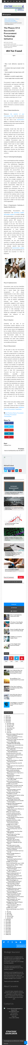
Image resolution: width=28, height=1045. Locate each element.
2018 (7, 919)
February (9, 916)
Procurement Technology (10, 20)
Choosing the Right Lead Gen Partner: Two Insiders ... (13, 790)
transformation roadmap (18, 248)
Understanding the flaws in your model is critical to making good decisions (13, 539)
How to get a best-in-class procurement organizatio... (13, 846)
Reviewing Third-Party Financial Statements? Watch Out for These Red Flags (13, 554)
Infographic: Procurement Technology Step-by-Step (13, 798)
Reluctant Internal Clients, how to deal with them (14, 837)
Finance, (14, 45)
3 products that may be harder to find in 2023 (16, 622)
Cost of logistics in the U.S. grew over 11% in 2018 (14, 779)
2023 (7, 716)
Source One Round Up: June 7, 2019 (15, 863)
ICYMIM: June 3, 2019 (11, 907)
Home (6, 19)
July (8, 731)
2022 (7, 717)
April (8, 913)
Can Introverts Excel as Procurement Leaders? (12, 822)
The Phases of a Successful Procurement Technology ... (13, 826)
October (9, 726)
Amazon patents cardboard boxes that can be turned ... (14, 755)
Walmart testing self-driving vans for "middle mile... (14, 748)
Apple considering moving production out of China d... (13, 770)
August (9, 729)
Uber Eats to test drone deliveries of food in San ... (14, 745)
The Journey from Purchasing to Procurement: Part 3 (14, 859)
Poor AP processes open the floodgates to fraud (13, 793)
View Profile (10, 468)
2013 (7, 927)
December (9, 723)
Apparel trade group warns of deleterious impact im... (13, 873)
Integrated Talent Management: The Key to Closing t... (14, 804)
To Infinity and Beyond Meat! (13, 813)
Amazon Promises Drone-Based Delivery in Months (14, 848)
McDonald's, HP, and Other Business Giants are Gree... (13, 840)
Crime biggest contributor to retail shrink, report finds (17, 704)
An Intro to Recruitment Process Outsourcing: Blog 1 (14, 737)
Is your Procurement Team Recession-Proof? (12, 524)
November (9, 725)
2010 (7, 931)
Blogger (21, 577)
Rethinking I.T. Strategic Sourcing (14, 785)
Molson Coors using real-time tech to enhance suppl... (14, 740)
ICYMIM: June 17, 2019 (11, 824)
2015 (7, 923)
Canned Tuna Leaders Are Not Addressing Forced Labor (13, 894)
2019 (7, 722)
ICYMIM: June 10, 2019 (11, 861)
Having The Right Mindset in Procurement (13, 854)
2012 (7, 928)
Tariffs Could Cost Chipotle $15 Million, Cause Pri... (14, 876)
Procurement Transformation (11, 21)
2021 (7, 719)
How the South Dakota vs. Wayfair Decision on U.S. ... (14, 761)
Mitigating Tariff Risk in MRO (13, 820)
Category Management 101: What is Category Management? (14, 493)
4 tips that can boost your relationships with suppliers (16, 688)
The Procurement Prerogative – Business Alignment (14, 891)
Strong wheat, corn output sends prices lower (17, 679)
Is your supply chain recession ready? (14, 78)
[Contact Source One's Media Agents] (14, 1010)
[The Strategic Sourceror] (14, 7)
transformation (20, 119)
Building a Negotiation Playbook (14, 878)
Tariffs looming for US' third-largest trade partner (13, 900)
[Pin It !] (9, 437)
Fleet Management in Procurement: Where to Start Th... (15, 897)
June (8, 732)
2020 (7, 720)
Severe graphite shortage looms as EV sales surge (17, 630)
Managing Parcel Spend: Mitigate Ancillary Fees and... (14, 902)
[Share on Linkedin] (9, 433)
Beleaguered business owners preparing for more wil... (13, 889)
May (8, 911)
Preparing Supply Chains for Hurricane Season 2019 (13, 883)
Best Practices (11, 19)
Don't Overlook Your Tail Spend (14, 768)
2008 (7, 934)
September (10, 728)
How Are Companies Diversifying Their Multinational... (14, 751)
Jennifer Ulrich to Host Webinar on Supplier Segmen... (15, 809)
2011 (7, 930)
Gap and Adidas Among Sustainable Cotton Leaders (15, 801)
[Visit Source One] (9, 430)
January (9, 917)
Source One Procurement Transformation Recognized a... (14, 781)
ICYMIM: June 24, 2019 (11, 783)
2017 (7, 921)
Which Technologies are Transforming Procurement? (13, 880)
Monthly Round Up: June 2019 (13, 753)
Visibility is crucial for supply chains (14, 76)
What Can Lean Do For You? (13, 811)
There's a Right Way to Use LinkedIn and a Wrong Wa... (13, 743)
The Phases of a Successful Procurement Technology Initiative (12, 33)
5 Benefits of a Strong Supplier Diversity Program (14, 868)
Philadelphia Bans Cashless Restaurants (13, 776)
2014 (7, 925)
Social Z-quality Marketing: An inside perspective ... (13, 815)
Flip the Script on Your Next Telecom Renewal (13, 835)
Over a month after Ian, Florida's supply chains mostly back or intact (16, 672)
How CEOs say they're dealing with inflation (16, 695)
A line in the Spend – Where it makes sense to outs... (13, 905)
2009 (7, 933)
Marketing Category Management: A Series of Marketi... (14, 734)
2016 (7, 922)
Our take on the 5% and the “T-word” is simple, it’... (14, 871)
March (8, 914)
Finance (17, 19)
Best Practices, (8, 45)
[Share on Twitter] (9, 426)
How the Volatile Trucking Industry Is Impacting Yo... (15, 818)
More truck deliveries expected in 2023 (16, 615)
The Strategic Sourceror (9, 1040)
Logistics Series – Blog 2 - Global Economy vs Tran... (14, 865)
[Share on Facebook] (9, 423)
